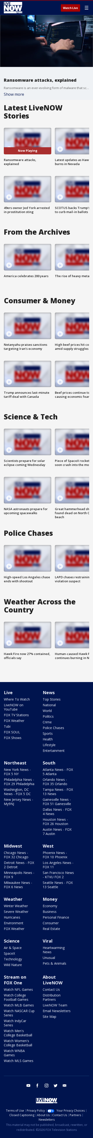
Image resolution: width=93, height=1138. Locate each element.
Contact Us (51, 989)
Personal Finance (56, 917)
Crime (47, 722)
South (49, 763)
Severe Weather (16, 911)
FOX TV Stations (16, 715)
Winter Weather (16, 906)
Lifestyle (49, 745)
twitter (55, 1085)
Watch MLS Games (18, 1060)
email (64, 1085)
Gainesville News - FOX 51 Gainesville (57, 801)
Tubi (7, 726)
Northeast (15, 763)
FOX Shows (12, 737)
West (48, 846)
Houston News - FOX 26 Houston (55, 821)
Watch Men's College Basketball (18, 1033)
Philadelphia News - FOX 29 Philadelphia (19, 781)
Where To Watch (17, 699)
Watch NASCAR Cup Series (19, 1013)
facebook (37, 1085)
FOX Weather (14, 720)
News (49, 692)
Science (12, 941)
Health (48, 739)
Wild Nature (13, 965)
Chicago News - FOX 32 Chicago (16, 854)
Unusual (49, 957)
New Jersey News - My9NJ (18, 801)
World (47, 710)
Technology (13, 959)
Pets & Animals (54, 963)
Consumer (51, 923)
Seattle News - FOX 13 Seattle (58, 884)
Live (8, 692)
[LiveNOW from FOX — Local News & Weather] (13, 7)
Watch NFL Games (18, 989)
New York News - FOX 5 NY (17, 771)
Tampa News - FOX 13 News (58, 791)
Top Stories (52, 699)
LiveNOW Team (55, 1005)
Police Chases (53, 727)
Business (50, 911)
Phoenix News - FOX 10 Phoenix (55, 854)
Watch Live (70, 8)
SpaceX (9, 953)
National (49, 705)
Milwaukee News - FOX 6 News (18, 884)
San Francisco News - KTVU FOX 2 (58, 874)
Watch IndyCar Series (15, 1023)
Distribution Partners (52, 997)
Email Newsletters (57, 1011)
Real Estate (51, 928)
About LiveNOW (52, 980)
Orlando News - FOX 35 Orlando (55, 781)
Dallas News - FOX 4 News (57, 811)
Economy (50, 906)
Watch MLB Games (19, 1005)
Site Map (49, 1016)
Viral (47, 941)
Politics (48, 716)
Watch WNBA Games (14, 1052)
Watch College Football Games (16, 997)
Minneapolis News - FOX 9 (19, 874)
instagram (46, 1085)
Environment (13, 923)
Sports (48, 733)
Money (50, 899)
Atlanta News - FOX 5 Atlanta (58, 771)
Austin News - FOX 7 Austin (57, 831)
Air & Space (13, 947)
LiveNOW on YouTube (13, 707)
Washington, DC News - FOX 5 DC (17, 791)
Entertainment (54, 750)
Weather (13, 899)
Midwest (13, 846)
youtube (28, 1085)
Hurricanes (12, 917)
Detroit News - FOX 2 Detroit (19, 864)
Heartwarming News (54, 949)
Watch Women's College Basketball (18, 1042)
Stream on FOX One (15, 980)
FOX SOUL (12, 732)
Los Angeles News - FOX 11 (58, 864)
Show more (14, 94)
